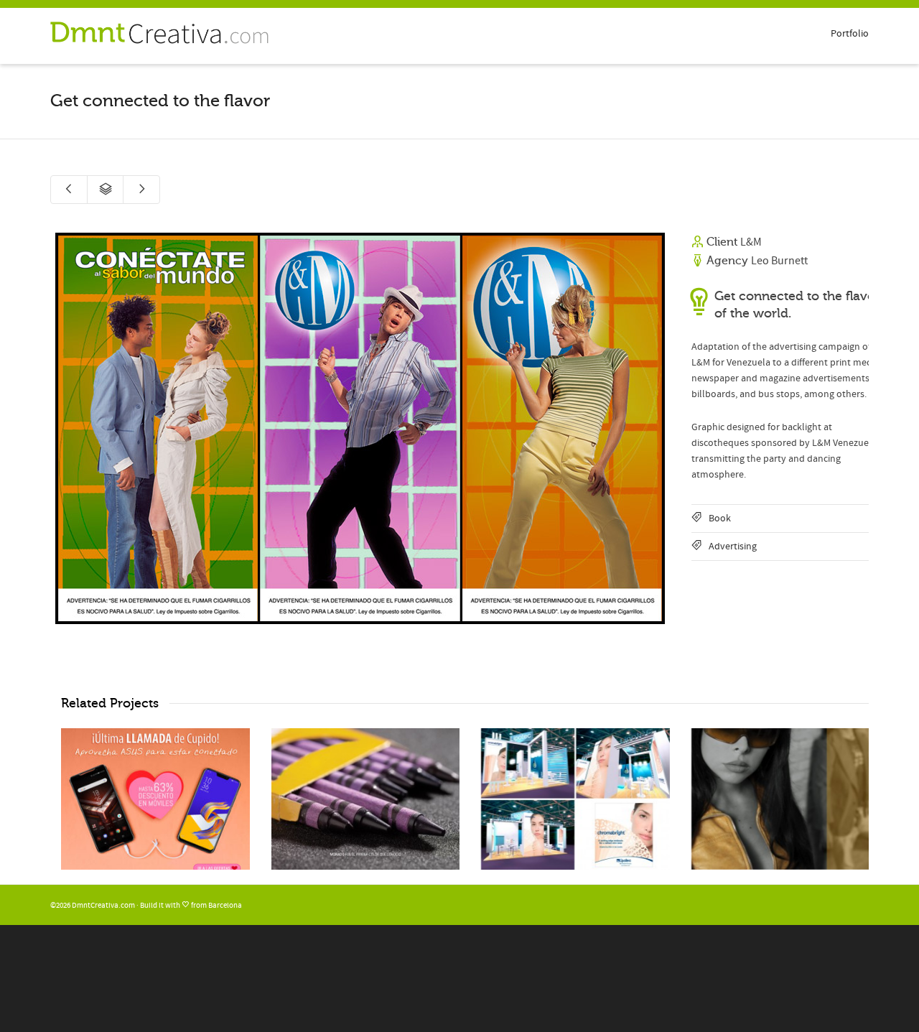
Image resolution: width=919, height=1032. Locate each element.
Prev (63, 428)
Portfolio (850, 33)
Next (657, 428)
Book (720, 518)
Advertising (733, 546)
